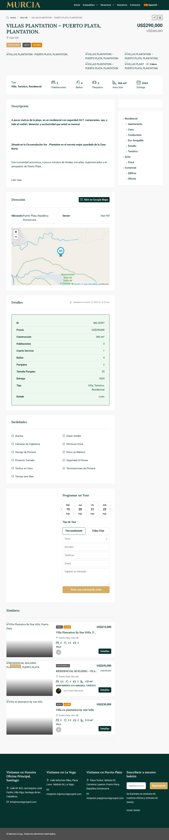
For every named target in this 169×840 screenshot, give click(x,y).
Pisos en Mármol (75, 452)
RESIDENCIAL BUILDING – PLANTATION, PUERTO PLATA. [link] (92, 671)
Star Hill (23, 17)
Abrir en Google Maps (95, 199)
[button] (154, 17)
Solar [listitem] (128, 156)
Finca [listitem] (131, 162)
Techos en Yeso (24, 468)
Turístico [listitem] (133, 151)
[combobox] (86, 538)
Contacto (135, 5)
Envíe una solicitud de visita (86, 589)
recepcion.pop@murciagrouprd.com (105, 798)
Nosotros (122, 5)
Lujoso (36, 45)
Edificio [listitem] (132, 173)
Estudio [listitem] (132, 145)
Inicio (77, 5)
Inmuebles (89, 5)
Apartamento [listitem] (135, 124)
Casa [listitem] (131, 129)
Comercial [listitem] (130, 167)
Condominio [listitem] (135, 135)
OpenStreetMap (91, 283)
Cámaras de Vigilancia (27, 444)
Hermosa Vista (74, 444)
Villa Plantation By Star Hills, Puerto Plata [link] (81, 632)
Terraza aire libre (24, 476)
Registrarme (159, 785)
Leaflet (76, 283)
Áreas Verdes (73, 435)
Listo (26, 45)
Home (13, 17)
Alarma (19, 435)
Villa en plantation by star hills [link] (75, 709)
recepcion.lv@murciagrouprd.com (64, 794)
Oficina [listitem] (132, 178)
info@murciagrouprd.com (23, 802)
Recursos (106, 5)
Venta (59, 627)
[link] (29, 639)
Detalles (104, 651)
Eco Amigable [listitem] (135, 140)
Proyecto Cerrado (24, 460)
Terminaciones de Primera (80, 468)
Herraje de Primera (25, 452)
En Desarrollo (63, 666)
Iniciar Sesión (133, 810)
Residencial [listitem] (131, 118)
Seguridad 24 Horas (77, 460)
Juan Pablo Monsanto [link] (73, 691)
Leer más (16, 180)
